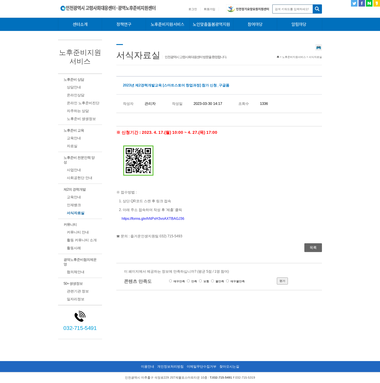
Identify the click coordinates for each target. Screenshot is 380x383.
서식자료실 (75, 213)
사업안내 (74, 170)
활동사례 (74, 248)
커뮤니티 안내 (78, 232)
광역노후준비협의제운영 (80, 262)
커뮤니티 (70, 224)
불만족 (220, 281)
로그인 (192, 9)
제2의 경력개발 (75, 189)
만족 (194, 281)
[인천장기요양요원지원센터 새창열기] (248, 12)
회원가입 (209, 9)
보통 (206, 281)
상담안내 (74, 87)
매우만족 (179, 281)
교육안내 (74, 138)
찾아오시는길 (229, 366)
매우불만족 (237, 281)
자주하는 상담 (78, 111)
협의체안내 (75, 272)
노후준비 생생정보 (81, 119)
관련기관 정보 (78, 291)
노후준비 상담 (74, 79)
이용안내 (147, 366)
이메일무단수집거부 (201, 366)
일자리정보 (75, 299)
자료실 (72, 146)
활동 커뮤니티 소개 (82, 240)
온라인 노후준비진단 (83, 103)
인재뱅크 (74, 205)
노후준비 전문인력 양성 (79, 160)
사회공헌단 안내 (79, 178)
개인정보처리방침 (170, 366)
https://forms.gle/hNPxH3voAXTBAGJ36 (153, 218)
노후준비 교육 (74, 130)
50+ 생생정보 (73, 283)
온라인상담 (75, 95)
